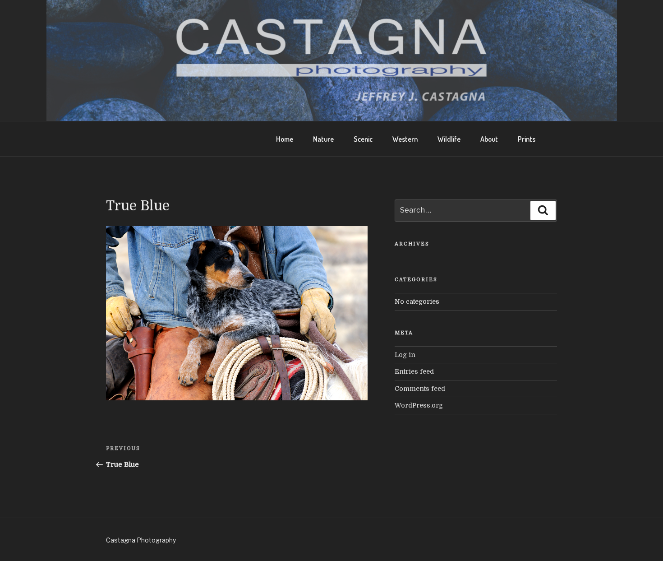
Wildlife (448, 139)
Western (405, 139)
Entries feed (414, 371)
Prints (526, 139)
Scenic (363, 139)
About (489, 139)
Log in (405, 354)
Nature (323, 139)
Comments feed (420, 388)
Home (284, 139)
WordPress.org (419, 405)
